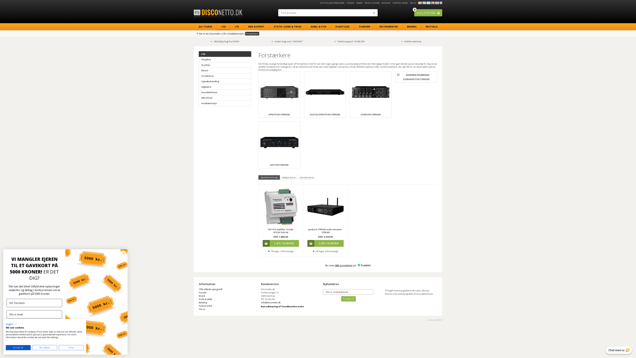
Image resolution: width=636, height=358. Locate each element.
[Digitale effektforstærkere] (325, 92)
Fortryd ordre (400, 3)
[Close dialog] (123, 253)
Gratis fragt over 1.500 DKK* (289, 41)
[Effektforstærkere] (279, 92)
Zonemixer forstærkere (416, 79)
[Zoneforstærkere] (370, 92)
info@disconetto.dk (271, 302)
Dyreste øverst (306, 177)
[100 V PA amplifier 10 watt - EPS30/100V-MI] (281, 207)
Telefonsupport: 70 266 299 (350, 41)
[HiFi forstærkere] (279, 142)
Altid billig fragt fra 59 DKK (226, 41)
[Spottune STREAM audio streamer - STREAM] (325, 207)
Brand (359, 3)
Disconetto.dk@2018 (435, 320)
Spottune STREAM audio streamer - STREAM (325, 231)
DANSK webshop (412, 41)
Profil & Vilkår (372, 3)
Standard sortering (269, 177)
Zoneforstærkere (371, 114)
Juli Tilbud (205, 26)
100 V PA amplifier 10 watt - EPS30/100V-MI (280, 231)
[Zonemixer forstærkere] (416, 74)
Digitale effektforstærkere (325, 114)
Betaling (386, 3)
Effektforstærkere (279, 114)
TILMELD (348, 299)
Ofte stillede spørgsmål (332, 3)
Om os (413, 3)
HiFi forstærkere (279, 164)
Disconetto (215, 33)
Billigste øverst (288, 177)
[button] (11, 324)
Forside (350, 3)
